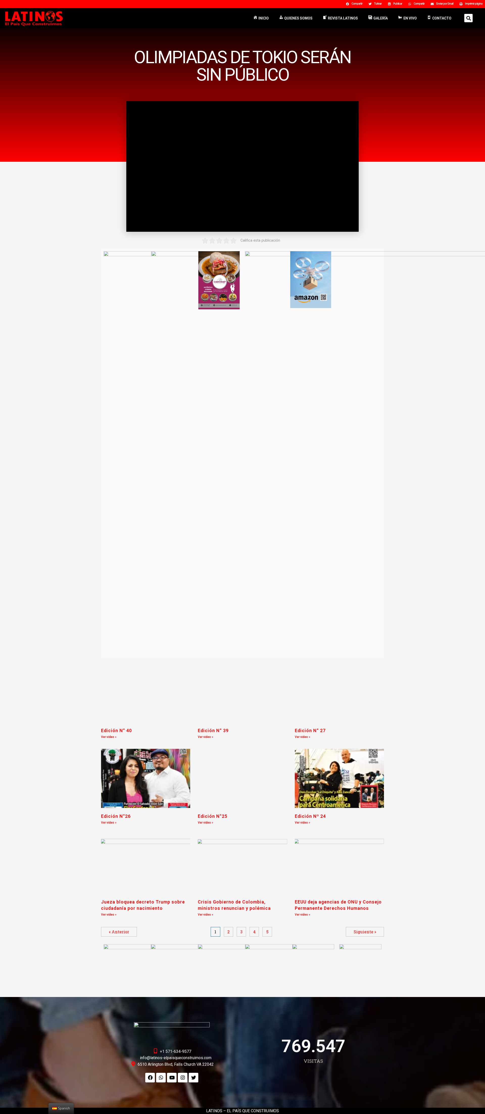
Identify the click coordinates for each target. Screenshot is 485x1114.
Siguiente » (365, 931)
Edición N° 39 (213, 730)
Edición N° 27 (310, 730)
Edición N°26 (116, 816)
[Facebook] (150, 1077)
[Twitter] (193, 1077)
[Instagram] (182, 1077)
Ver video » (108, 737)
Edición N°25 (212, 816)
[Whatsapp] (161, 1077)
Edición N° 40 (116, 730)
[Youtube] (172, 1077)
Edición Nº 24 (310, 816)
